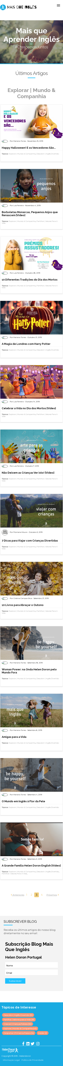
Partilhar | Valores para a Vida (14, 873)
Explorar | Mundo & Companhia (22, 154)
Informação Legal (11, 1060)
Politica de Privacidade (33, 1060)
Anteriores (18, 895)
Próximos (51, 895)
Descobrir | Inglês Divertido (47, 154)
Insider (42, 1033)
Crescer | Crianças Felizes (18, 1024)
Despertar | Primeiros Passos (19, 1033)
